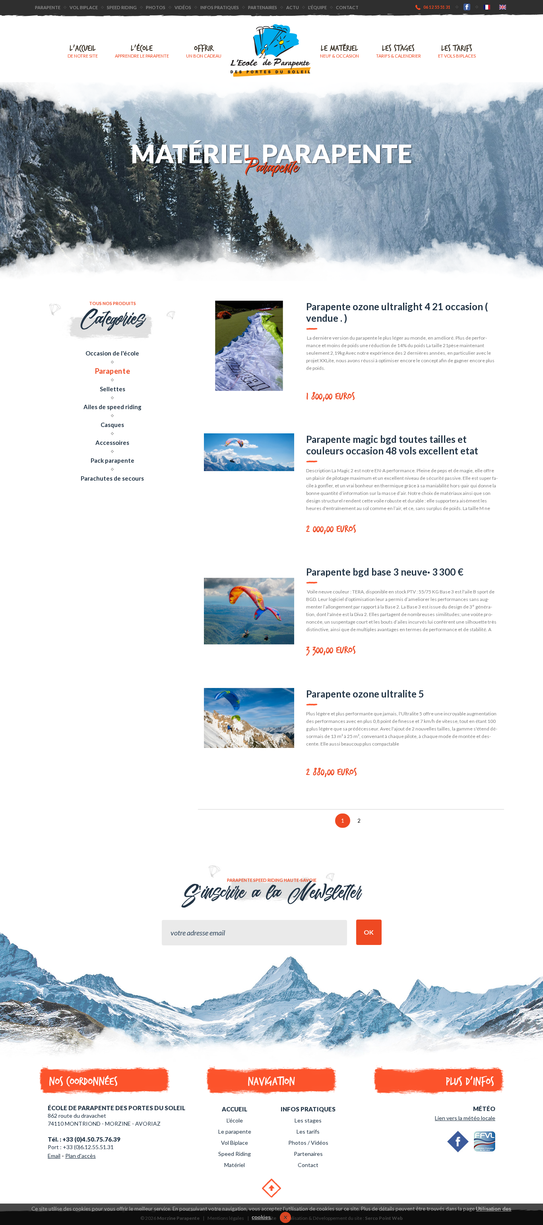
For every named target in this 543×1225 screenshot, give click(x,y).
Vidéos (183, 7)
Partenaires (262, 7)
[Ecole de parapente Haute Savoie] (271, 50)
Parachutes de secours (112, 478)
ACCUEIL (234, 1109)
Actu (292, 7)
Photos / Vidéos (308, 1142)
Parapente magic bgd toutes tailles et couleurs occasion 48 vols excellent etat (392, 444)
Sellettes (112, 388)
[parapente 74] (502, 6)
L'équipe (317, 7)
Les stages (398, 50)
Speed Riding (122, 7)
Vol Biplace (234, 1142)
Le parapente (234, 1131)
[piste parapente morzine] (486, 6)
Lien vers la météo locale (465, 1118)
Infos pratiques (219, 7)
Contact (347, 7)
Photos (155, 7)
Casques (112, 424)
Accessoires (112, 442)
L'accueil (83, 50)
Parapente (47, 7)
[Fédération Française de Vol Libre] (484, 1141)
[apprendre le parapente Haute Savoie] (467, 7)
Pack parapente (112, 460)
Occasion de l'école (112, 353)
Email (54, 1155)
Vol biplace (84, 7)
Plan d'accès (80, 1155)
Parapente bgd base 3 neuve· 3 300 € (384, 572)
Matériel (234, 1164)
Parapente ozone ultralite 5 (365, 693)
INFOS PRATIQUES (308, 1109)
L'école (142, 50)
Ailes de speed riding (112, 406)
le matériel (339, 50)
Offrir (203, 50)
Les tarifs (457, 50)
